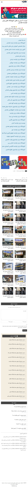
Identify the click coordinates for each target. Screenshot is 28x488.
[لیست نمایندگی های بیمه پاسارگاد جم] (20, 242)
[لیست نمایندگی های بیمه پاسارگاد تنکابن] (7, 193)
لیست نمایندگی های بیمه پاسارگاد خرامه (17, 366)
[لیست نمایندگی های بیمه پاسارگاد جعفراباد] (7, 229)
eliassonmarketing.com (22, 465)
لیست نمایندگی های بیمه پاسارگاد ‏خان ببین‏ (16, 357)
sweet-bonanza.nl (23, 475)
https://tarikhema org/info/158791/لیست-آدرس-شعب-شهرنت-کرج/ (13, 443)
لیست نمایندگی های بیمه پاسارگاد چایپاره (17, 340)
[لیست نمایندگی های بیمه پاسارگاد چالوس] (7, 291)
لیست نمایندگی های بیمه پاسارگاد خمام (17, 387)
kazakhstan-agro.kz (23, 473)
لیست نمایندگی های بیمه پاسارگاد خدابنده (17, 361)
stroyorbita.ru (24, 474)
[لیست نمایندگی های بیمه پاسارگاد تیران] (7, 205)
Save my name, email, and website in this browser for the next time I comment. (15, 327)
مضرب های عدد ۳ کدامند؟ (21, 424)
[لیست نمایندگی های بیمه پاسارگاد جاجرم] (7, 217)
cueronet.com (24, 464)
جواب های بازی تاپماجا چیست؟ (20, 406)
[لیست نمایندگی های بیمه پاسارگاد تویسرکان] (20, 205)
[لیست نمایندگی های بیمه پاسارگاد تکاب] (20, 193)
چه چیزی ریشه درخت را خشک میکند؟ (18, 411)
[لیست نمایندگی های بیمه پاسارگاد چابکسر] (20, 279)
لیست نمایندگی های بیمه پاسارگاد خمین (17, 391)
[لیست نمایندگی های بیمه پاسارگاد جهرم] (7, 242)
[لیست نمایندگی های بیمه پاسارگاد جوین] (20, 266)
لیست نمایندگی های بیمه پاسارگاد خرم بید (17, 370)
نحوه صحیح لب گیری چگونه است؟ (19, 415)
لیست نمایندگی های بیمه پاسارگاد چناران (17, 348)
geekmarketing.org (23, 468)
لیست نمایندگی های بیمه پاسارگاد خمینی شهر (16, 396)
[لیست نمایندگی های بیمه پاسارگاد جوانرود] (20, 254)
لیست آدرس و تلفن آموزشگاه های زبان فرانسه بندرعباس (21, 180)
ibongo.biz (25, 471)
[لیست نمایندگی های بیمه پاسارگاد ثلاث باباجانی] (20, 217)
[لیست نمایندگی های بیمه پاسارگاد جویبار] (7, 254)
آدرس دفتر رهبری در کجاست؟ (20, 419)
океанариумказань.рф (23, 477)
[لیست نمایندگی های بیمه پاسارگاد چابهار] (7, 279)
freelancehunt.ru (24, 466)
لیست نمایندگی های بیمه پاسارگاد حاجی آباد (16, 353)
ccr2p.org (25, 462)
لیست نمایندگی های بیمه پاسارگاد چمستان (17, 344)
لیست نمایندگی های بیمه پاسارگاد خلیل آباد (16, 383)
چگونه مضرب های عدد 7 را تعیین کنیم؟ (18, 428)
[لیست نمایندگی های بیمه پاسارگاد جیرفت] (7, 266)
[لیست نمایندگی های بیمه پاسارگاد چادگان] (20, 291)
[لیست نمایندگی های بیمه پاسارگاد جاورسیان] (20, 229)
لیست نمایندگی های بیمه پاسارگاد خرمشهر (17, 374)
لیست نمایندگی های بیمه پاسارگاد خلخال (17, 379)
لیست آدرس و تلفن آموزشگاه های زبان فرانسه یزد (7, 180)
